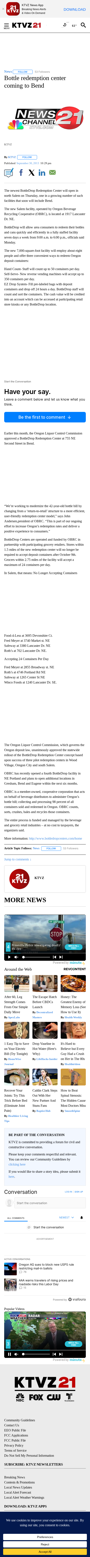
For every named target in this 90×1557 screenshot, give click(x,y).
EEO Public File (15, 1430)
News (36, 848)
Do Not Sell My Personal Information (29, 1455)
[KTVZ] (29, 25)
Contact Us (11, 1425)
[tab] (16, 1217)
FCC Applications (16, 1435)
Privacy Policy (13, 1445)
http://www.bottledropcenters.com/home (55, 838)
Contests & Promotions (19, 1482)
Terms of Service (15, 1450)
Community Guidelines (19, 1420)
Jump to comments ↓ (17, 859)
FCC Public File (15, 1440)
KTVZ (12, 157)
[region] (45, 1246)
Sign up (79, 1191)
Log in (68, 1191)
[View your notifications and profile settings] (81, 1217)
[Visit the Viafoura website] (77, 1299)
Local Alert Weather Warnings (24, 1497)
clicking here (17, 1164)
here (11, 1176)
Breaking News (14, 1477)
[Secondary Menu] (9, 25)
